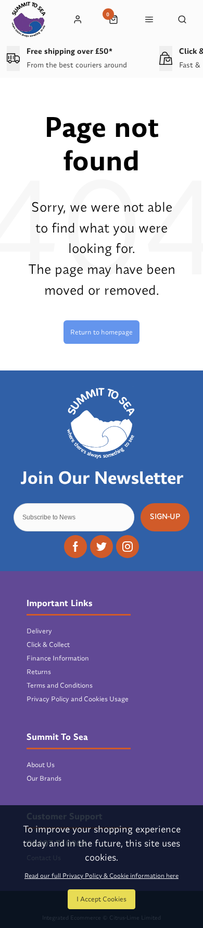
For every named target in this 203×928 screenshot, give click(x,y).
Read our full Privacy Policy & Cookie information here (101, 876)
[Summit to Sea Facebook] (75, 546)
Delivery (39, 631)
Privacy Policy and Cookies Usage (78, 698)
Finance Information (58, 658)
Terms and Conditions (60, 685)
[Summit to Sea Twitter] (101, 546)
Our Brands (44, 778)
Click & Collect (48, 644)
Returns (39, 671)
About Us (41, 764)
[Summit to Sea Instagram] (127, 546)
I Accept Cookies (101, 899)
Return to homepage (101, 332)
